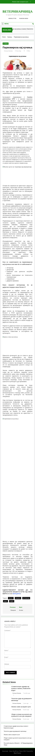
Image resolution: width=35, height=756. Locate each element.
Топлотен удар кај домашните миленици (15, 731)
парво (12, 601)
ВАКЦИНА (16, 594)
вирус (5, 601)
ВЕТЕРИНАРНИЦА (18, 11)
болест (11, 598)
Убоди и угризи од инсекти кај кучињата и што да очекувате (15, 1)
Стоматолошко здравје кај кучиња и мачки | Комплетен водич (20, 688)
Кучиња (5, 43)
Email (6, 657)
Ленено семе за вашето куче (21, 707)
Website (6, 664)
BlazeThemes (17, 753)
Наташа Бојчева (8, 51)
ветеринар (26, 598)
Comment (7, 630)
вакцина (17, 598)
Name (6, 650)
